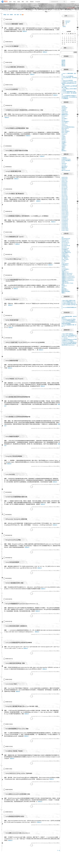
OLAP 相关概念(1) (65, 269)
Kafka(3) (63, 266)
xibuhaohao (6, 5)
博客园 (4, 14)
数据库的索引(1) (65, 290)
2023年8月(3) (64, 182)
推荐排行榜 (66, 330)
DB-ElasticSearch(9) (66, 238)
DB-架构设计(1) (65, 253)
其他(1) (63, 287)
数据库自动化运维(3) (66, 291)
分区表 (63, 146)
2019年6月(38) (65, 220)
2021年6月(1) (64, 191)
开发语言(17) (64, 285)
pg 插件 (64, 110)
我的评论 (63, 61)
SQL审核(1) (64, 270)
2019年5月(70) (65, 221)
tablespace (64, 116)
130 (66, 23)
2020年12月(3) (65, 196)
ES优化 (64, 138)
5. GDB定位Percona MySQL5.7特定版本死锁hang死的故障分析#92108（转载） (69, 83)
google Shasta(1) (65, 263)
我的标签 (63, 65)
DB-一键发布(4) (65, 258)
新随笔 (11, 14)
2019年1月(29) (65, 227)
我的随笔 (63, 60)
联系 (15, 14)
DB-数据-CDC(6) (65, 255)
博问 (23, 1)
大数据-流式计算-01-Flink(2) (67, 283)
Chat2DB (37, 1)
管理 (18, 14)
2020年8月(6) (64, 201)
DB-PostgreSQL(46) (66, 245)
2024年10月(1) (65, 178)
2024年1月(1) (64, 180)
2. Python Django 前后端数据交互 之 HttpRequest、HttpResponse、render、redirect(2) (69, 337)
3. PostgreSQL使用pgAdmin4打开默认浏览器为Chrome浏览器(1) (69, 340)
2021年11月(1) (65, 187)
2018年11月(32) (65, 230)
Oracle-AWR (65, 122)
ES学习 (64, 139)
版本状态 (64, 150)
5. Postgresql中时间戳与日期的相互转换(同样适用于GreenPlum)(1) (69, 344)
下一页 (58, 850)
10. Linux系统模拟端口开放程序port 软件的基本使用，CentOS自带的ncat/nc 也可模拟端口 (69, 97)
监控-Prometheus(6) (66, 170)
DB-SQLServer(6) (65, 248)
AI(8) (63, 237)
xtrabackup (64, 107)
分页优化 (64, 145)
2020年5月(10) (65, 205)
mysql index (65, 111)
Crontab (64, 141)
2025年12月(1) (65, 177)
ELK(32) (63, 162)
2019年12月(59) (65, 212)
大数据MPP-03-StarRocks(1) (68, 279)
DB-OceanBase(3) (65, 242)
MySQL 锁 (64, 129)
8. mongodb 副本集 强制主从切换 (68, 91)
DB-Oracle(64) (65, 244)
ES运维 (64, 136)
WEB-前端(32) (65, 166)
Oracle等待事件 (65, 121)
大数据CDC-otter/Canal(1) (67, 273)
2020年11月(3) (65, 198)
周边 (14, 1)
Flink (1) (63, 262)
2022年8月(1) (64, 184)
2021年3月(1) (64, 194)
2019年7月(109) (65, 219)
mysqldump (65, 125)
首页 (8, 14)
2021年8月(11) (65, 189)
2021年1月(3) (64, 195)
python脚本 (64, 118)
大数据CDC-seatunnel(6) (67, 274)
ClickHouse (65, 113)
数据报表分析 (65, 114)
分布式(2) (63, 169)
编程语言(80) (64, 167)
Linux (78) (64, 164)
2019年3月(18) (65, 224)
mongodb (64, 134)
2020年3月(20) (65, 208)
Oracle (63, 124)
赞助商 (31, 1)
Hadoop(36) (64, 163)
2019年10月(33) (65, 214)
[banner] (4, 2)
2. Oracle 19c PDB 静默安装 (67, 76)
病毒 (63, 149)
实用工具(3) (64, 288)
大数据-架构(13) (65, 281)
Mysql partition (65, 128)
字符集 (63, 143)
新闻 (19, 1)
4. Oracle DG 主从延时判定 (67, 80)
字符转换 (64, 142)
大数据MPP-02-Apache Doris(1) (68, 277)
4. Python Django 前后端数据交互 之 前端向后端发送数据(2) (69, 322)
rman (63, 117)
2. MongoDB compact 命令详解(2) (69, 319)
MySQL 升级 (65, 132)
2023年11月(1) (65, 181)
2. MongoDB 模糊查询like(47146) (69, 301)
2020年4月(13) (65, 206)
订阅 (21, 14)
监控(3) (63, 284)
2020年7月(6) (64, 202)
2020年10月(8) (65, 199)
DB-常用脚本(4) (65, 249)
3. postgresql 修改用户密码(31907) (69, 303)
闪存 (27, 1)
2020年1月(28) (65, 210)
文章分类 (66, 233)
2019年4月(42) (65, 223)
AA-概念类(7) (64, 157)
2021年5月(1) (64, 192)
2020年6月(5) (64, 203)
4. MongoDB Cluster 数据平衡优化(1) (69, 342)
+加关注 (64, 26)
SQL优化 (64, 109)
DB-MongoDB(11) (65, 240)
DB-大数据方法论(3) (66, 251)
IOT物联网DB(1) (65, 265)
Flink (63, 135)
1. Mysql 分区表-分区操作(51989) (68, 300)
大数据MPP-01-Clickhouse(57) (68, 276)
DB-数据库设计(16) (66, 256)
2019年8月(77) (65, 217)
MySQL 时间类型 (66, 131)
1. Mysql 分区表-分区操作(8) (67, 333)
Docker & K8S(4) (65, 259)
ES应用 (64, 106)
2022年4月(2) (64, 185)
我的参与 (63, 63)
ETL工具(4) (64, 260)
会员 (10, 1)
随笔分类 (66, 154)
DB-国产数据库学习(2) (66, 252)
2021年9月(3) (64, 188)
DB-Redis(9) (64, 247)
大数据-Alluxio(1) (65, 272)
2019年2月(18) (65, 226)
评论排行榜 (66, 312)
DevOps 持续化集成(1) (66, 160)
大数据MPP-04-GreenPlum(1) (68, 280)
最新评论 (63, 64)
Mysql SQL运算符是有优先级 (68, 127)
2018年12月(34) (65, 228)
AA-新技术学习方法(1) (66, 159)
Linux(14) (64, 267)
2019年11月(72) (65, 213)
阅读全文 (25, 31)
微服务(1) (63, 292)
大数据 (63, 148)
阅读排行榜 (66, 296)
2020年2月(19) (65, 209)
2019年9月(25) (65, 216)
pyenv (63, 120)
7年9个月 (67, 22)
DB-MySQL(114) (65, 241)
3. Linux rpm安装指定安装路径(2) (68, 320)
